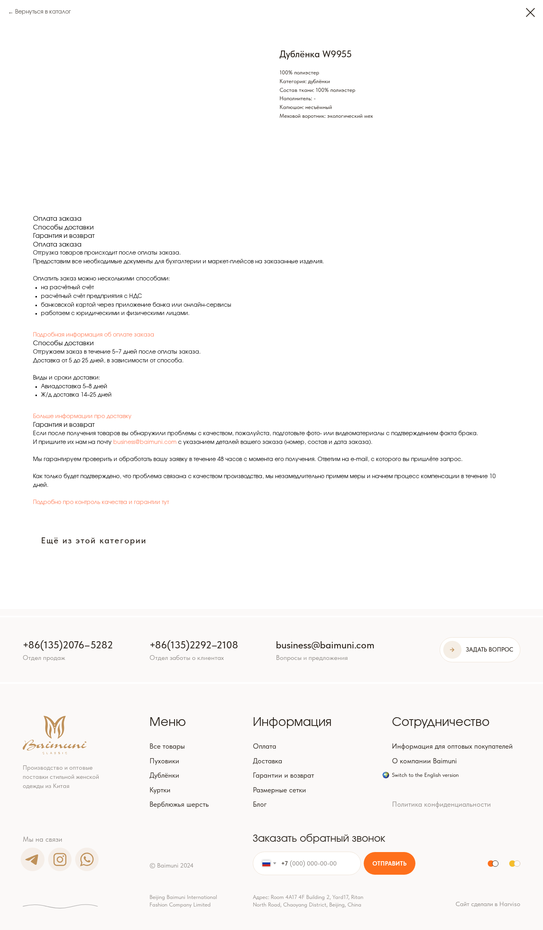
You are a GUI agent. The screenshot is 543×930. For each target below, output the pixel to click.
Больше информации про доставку (82, 416)
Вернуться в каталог (43, 12)
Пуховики (164, 761)
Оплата (264, 746)
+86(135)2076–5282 (68, 645)
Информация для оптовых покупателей (452, 746)
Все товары (167, 746)
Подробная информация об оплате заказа (93, 335)
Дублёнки (164, 775)
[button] (480, 650)
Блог (260, 804)
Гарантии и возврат (283, 775)
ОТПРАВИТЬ (389, 863)
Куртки (160, 790)
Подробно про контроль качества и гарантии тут (101, 502)
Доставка (267, 761)
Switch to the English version (425, 775)
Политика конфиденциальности (441, 804)
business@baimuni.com (144, 442)
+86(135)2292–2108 (193, 645)
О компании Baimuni (424, 761)
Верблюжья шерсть (179, 804)
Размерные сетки (279, 790)
